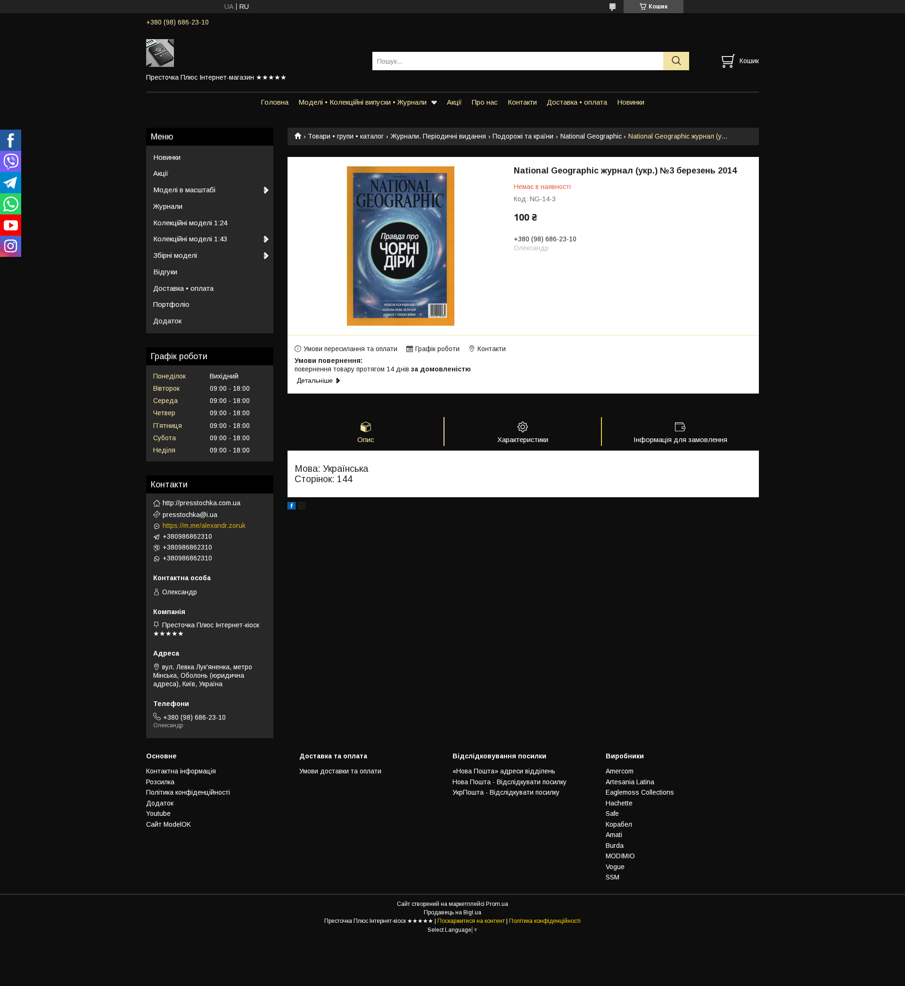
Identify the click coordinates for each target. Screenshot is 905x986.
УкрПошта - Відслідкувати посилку (505, 792)
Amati (614, 834)
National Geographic (591, 136)
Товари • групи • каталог (346, 136)
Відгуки (165, 272)
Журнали (167, 206)
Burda (615, 845)
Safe (612, 813)
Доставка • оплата (577, 102)
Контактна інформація (181, 771)
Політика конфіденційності (188, 792)
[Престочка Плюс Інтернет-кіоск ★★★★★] (253, 52)
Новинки (630, 102)
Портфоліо (171, 304)
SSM (612, 877)
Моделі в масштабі (184, 190)
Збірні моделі (175, 255)
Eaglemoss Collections (640, 792)
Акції (454, 102)
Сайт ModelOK (168, 824)
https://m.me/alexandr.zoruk (204, 525)
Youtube (158, 813)
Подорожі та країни (523, 136)
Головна (274, 102)
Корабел (619, 824)
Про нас (485, 102)
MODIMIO (620, 856)
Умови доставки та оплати (340, 771)
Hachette (619, 803)
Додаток (167, 321)
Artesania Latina (630, 782)
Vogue (615, 867)
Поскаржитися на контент (471, 921)
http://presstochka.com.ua (201, 503)
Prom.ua (497, 904)
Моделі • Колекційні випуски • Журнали (362, 102)
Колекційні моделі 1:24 (190, 223)
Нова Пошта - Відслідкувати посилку (509, 782)
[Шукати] (676, 61)
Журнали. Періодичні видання (438, 136)
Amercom (620, 771)
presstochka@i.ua (190, 514)
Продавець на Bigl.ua (452, 912)
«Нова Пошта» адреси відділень (503, 771)
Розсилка (160, 782)
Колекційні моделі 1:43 (190, 239)
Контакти (522, 102)
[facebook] (292, 507)
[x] (301, 507)
